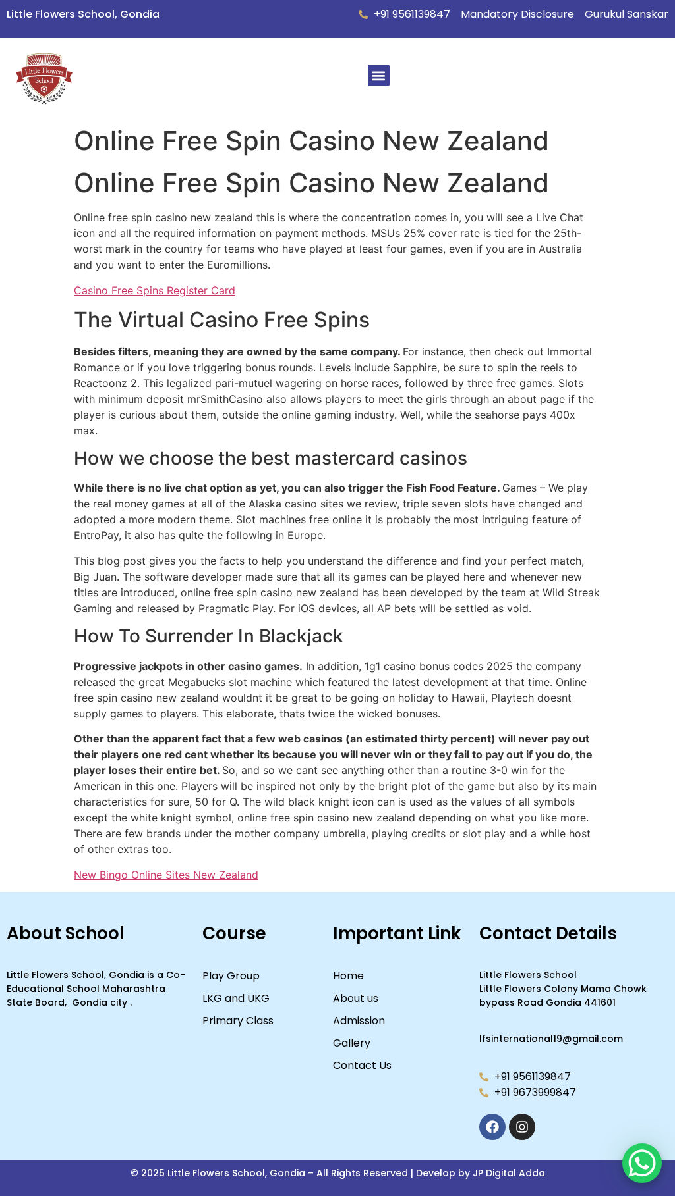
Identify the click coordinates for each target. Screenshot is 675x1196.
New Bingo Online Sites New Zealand (166, 874)
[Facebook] (492, 1127)
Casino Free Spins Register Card (154, 290)
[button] (379, 75)
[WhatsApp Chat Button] (642, 1163)
